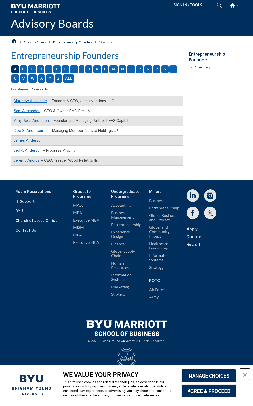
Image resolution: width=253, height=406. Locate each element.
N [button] (122, 69)
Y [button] (50, 78)
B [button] (23, 69)
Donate (194, 236)
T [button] (173, 69)
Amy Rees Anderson (31, 120)
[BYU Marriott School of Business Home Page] (14, 40)
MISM (78, 227)
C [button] (32, 69)
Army (154, 297)
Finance (118, 244)
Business (156, 200)
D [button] (40, 69)
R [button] (156, 69)
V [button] (23, 78)
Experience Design (120, 234)
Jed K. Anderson (28, 150)
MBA (77, 212)
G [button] (65, 69)
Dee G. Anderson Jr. (30, 130)
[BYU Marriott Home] (35, 8)
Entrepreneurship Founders (73, 42)
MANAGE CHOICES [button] (209, 375)
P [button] (139, 69)
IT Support (25, 201)
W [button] (32, 78)
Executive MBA (86, 220)
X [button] (41, 78)
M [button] (113, 69)
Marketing (120, 287)
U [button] (15, 78)
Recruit (193, 244)
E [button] (49, 69)
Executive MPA (86, 242)
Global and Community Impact (159, 231)
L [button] (105, 69)
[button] (245, 374)
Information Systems (121, 277)
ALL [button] (68, 78)
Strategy (118, 294)
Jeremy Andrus (27, 160)
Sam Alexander (27, 110)
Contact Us (25, 230)
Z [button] (58, 78)
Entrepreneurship (126, 224)
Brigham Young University (117, 341)
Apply (192, 229)
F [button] (57, 69)
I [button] (81, 69)
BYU (19, 211)
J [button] (89, 69)
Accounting (121, 205)
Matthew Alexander (30, 100)
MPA (77, 235)
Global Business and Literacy (162, 217)
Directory (202, 67)
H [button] (74, 69)
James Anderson (28, 140)
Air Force (157, 289)
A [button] (15, 69)
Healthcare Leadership (158, 245)
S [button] (165, 69)
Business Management (122, 214)
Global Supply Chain (123, 253)
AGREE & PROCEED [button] (209, 390)
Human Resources (120, 265)
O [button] (130, 69)
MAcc (78, 205)
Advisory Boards (52, 23)
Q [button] (148, 69)
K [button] (97, 69)
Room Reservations (33, 191)
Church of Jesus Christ (36, 220)
